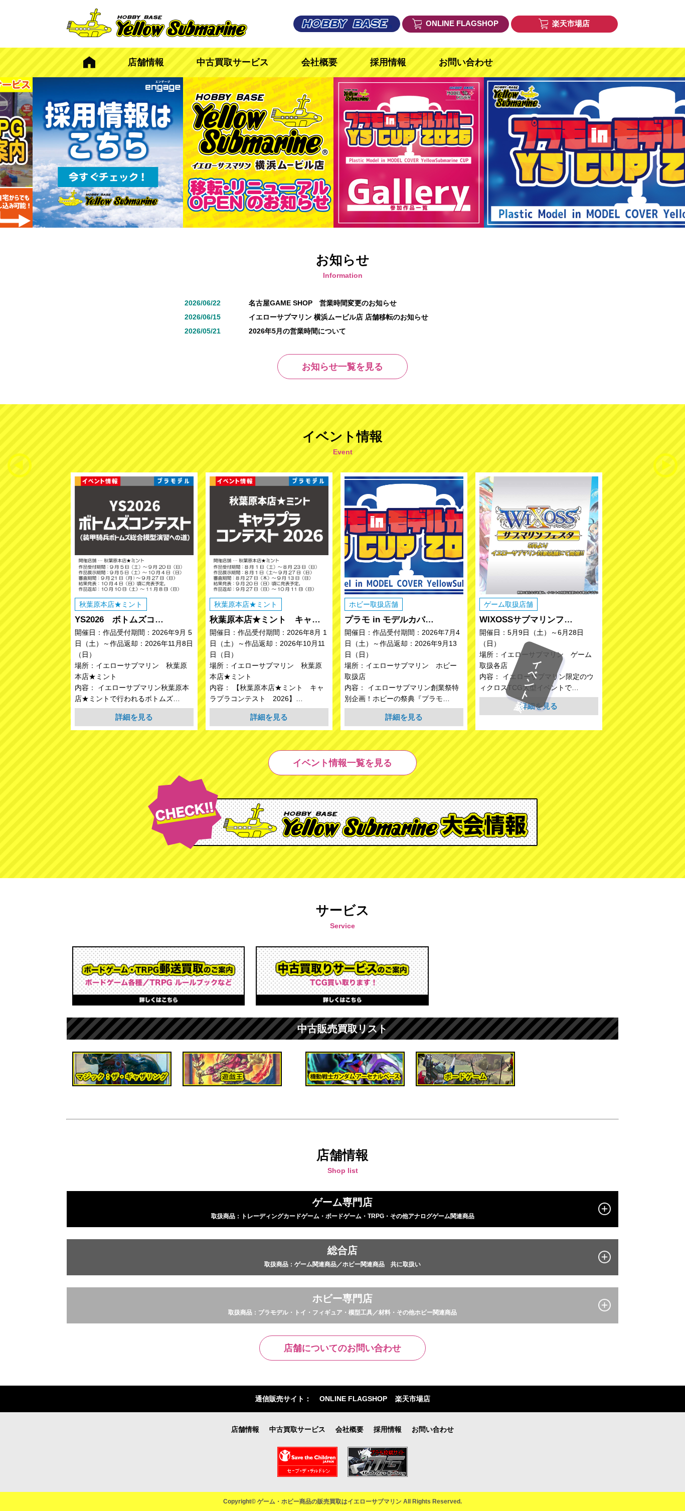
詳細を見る (134, 717)
